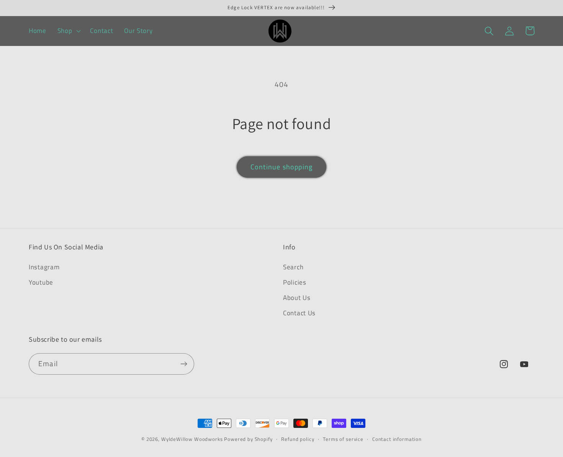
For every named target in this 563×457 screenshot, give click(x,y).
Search (293, 267)
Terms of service (343, 439)
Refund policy (297, 439)
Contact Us (299, 313)
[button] (68, 31)
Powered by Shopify (248, 439)
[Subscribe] (183, 364)
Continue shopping (281, 167)
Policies (294, 282)
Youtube (41, 282)
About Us (297, 298)
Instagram (44, 267)
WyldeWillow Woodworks (192, 439)
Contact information (397, 439)
